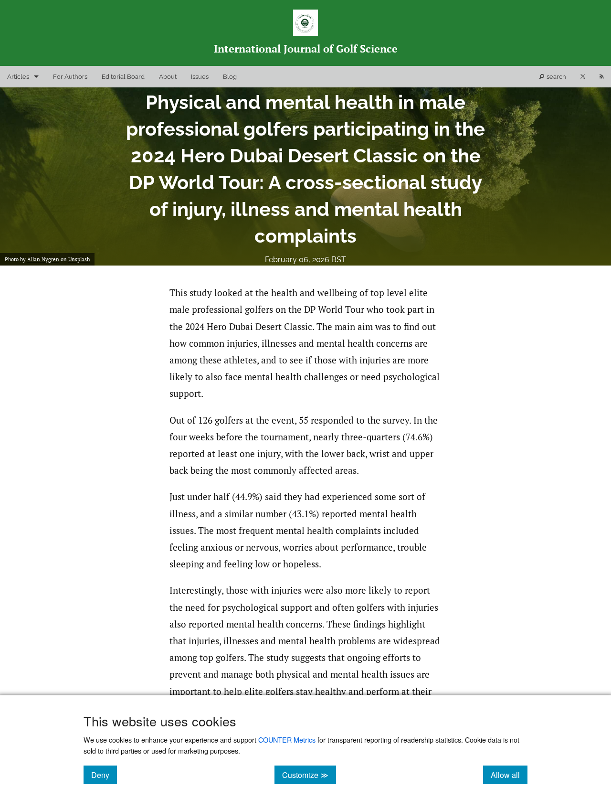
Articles (18, 76)
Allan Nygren (43, 259)
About (168, 76)
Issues (200, 76)
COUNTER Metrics (287, 739)
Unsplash (79, 259)
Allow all (509, 774)
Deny (104, 774)
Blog (230, 76)
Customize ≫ (309, 774)
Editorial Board (123, 76)
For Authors (70, 76)
